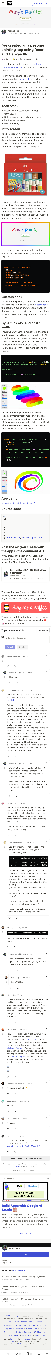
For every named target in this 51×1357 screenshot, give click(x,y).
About (41, 1329)
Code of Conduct (18, 1171)
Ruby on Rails (23, 1344)
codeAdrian (13, 537)
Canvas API (23, 79)
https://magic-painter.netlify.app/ (18, 503)
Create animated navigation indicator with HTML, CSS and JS (23, 1289)
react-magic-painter (32, 537)
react (38, 59)
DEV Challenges (21, 1322)
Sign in (17, 1166)
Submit (10, 647)
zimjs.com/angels (17, 1056)
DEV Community (11, 1316)
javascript (18, 59)
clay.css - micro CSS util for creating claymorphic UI (25, 1278)
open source (25, 1339)
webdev (6, 59)
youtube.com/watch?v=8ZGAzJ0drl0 (23, 1146)
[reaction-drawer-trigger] (6, 1353)
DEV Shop (37, 1332)
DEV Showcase (31, 1329)
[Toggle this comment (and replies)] (3, 661)
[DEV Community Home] (10, 3)
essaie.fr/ (11, 700)
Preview (22, 647)
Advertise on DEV (39, 1325)
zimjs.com (32, 1039)
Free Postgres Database (21, 1332)
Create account (41, 3)
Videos (39, 1322)
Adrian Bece (13, 31)
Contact (7, 1332)
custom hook (41, 304)
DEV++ (31, 1322)
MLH (45, 1332)
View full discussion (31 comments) (25, 1158)
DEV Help (26, 1325)
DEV (12, 1341)
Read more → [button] (25, 1233)
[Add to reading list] (29, 1353)
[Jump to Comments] (17, 1353)
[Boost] (39, 1353)
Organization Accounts (14, 1329)
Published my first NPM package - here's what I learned (23, 1302)
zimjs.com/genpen (15, 1048)
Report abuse (34, 1171)
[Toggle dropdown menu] (47, 656)
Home (10, 1322)
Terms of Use (40, 1335)
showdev (29, 59)
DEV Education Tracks (12, 1325)
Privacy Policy (27, 1335)
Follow (25, 1255)
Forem (12, 1339)
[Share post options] (46, 1353)
